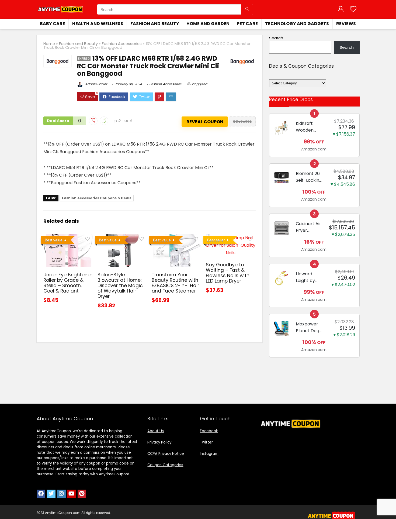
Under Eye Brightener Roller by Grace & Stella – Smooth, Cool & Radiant (67, 282)
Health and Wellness (97, 23)
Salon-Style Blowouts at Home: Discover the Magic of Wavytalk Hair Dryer (120, 285)
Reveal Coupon (204, 122)
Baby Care (52, 23)
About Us (155, 431)
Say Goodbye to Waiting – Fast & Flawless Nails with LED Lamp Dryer (227, 273)
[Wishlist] (353, 9)
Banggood (198, 84)
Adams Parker (95, 84)
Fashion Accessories (122, 43)
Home (49, 43)
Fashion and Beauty (154, 23)
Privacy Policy (159, 442)
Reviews (346, 23)
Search (276, 38)
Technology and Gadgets (297, 23)
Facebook (209, 431)
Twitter (206, 442)
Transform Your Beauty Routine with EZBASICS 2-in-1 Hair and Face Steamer (175, 282)
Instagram (209, 453)
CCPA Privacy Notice (165, 453)
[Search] (247, 9)
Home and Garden (208, 23)
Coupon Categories (165, 465)
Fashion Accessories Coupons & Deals (96, 198)
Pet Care (247, 23)
